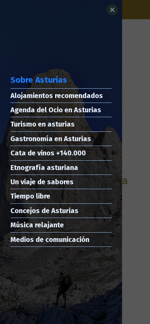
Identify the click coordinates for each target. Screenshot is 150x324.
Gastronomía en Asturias (50, 139)
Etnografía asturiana (44, 167)
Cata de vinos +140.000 (48, 153)
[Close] (112, 9)
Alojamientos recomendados (56, 95)
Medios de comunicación (49, 239)
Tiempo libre (30, 196)
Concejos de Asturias (44, 210)
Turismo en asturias (42, 124)
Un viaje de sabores (42, 182)
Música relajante (37, 225)
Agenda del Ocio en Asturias (55, 110)
